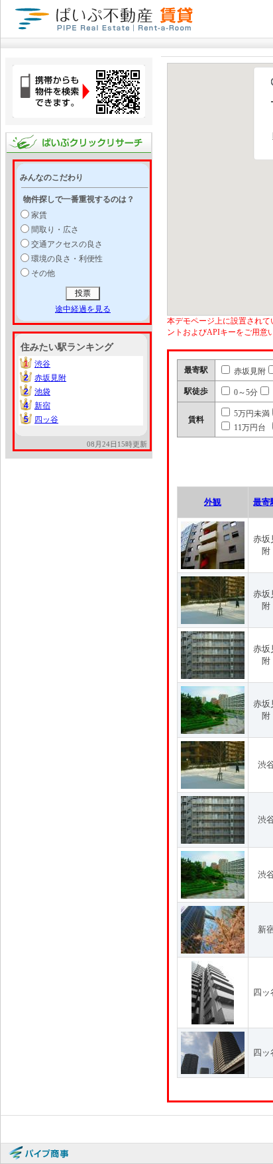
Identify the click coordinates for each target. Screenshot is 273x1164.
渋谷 (42, 364)
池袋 (42, 391)
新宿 (42, 405)
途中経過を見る (83, 309)
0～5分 (245, 392)
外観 (212, 502)
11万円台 (249, 427)
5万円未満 (251, 413)
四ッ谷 (46, 419)
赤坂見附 (50, 377)
